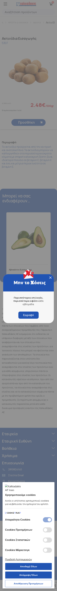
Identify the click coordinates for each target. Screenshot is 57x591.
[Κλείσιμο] (50, 277)
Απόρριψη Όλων (28, 575)
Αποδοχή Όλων (28, 566)
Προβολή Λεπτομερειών (18, 559)
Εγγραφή (28, 315)
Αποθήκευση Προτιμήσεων (28, 583)
